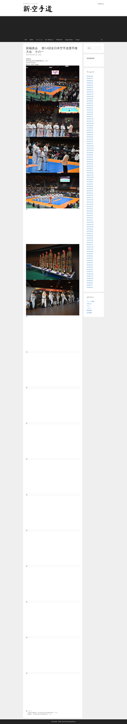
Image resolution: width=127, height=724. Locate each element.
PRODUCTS (59, 39)
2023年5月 (90, 161)
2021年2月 (90, 220)
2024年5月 (90, 134)
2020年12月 (90, 222)
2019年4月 (90, 265)
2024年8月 (90, 128)
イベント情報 (90, 301)
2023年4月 (90, 164)
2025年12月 (90, 92)
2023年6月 (90, 159)
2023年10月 (90, 150)
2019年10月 (90, 251)
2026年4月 (90, 85)
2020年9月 (90, 229)
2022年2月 (90, 195)
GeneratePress (71, 721)
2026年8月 (90, 76)
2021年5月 (90, 213)
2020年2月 (90, 242)
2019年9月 (90, 253)
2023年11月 (90, 148)
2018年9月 (90, 280)
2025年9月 (90, 98)
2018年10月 (90, 278)
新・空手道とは (49, 39)
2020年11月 (90, 224)
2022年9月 (90, 179)
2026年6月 (90, 80)
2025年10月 (90, 96)
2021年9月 (90, 206)
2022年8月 (90, 182)
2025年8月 (90, 101)
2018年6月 (90, 287)
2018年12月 (90, 274)
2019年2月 (90, 269)
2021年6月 (90, 211)
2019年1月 (90, 271)
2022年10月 (90, 177)
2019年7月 (90, 258)
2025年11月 (90, 94)
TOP (26, 39)
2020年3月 (90, 240)
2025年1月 (90, 116)
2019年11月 (90, 249)
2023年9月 (90, 152)
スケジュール (39, 39)
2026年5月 (90, 83)
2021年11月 (90, 202)
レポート (30, 711)
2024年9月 (90, 125)
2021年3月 (90, 217)
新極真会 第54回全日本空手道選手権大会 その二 (40, 714)
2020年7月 (90, 233)
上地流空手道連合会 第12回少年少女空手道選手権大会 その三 (43, 712)
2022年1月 (90, 197)
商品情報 (89, 310)
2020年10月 (90, 226)
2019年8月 (90, 256)
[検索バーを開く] (102, 40)
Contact (77, 39)
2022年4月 (90, 191)
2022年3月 (90, 193)
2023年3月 (90, 166)
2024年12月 (90, 119)
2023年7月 (90, 157)
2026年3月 (90, 87)
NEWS (31, 39)
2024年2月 (90, 141)
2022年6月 (90, 186)
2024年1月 (90, 143)
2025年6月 (90, 105)
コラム (88, 306)
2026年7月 (90, 78)
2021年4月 (90, 215)
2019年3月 (90, 267)
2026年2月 (90, 89)
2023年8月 (90, 155)
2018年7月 (90, 285)
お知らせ (89, 303)
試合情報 (89, 312)
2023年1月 (90, 170)
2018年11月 (90, 276)
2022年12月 (90, 173)
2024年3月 (90, 139)
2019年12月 (90, 247)
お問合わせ (101, 4)
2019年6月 (90, 260)
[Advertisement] (63, 26)
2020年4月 (90, 238)
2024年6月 (90, 132)
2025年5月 (90, 107)
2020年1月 (90, 244)
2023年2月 (90, 168)
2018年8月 (90, 283)
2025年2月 (90, 114)
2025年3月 (90, 112)
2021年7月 (90, 208)
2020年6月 (90, 235)
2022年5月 (90, 188)
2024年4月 (90, 137)
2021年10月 (90, 204)
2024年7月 (90, 130)
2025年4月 (90, 110)
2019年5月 (90, 262)
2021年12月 (90, 200)
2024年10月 (90, 123)
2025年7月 (90, 103)
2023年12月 (90, 146)
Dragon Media (69, 39)
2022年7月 (90, 184)
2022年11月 (90, 175)
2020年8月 (90, 231)
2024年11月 (90, 121)
